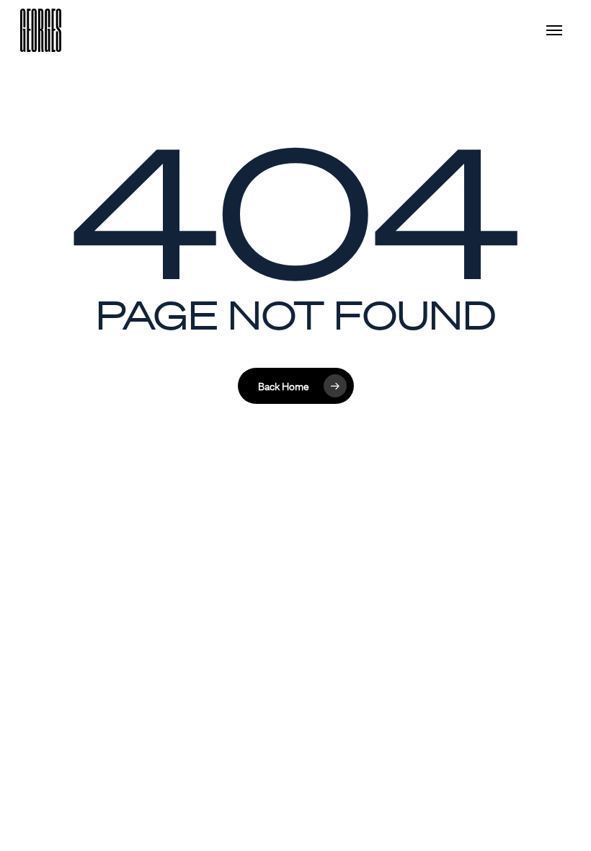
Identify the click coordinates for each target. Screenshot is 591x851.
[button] (558, 30)
